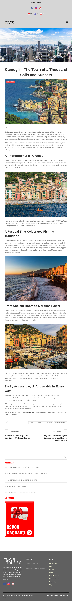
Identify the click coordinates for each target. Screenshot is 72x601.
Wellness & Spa (54, 579)
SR (31, 13)
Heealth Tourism (54, 576)
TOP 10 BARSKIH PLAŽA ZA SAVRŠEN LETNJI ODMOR (22, 467)
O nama (33, 2)
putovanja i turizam (60, 422)
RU (43, 13)
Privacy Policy (53, 595)
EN (37, 13)
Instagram (30, 412)
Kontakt (39, 2)
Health (51, 572)
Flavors (51, 569)
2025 (31, 422)
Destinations (48, 422)
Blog (50, 585)
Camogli (39, 422)
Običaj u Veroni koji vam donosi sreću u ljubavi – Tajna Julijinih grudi (26, 473)
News (51, 566)
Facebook (20, 412)
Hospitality (52, 582)
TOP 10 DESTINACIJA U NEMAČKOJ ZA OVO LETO (21, 480)
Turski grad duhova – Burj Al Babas (15, 486)
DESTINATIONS (10, 81)
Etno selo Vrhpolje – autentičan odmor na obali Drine (21, 493)
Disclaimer (65, 595)
